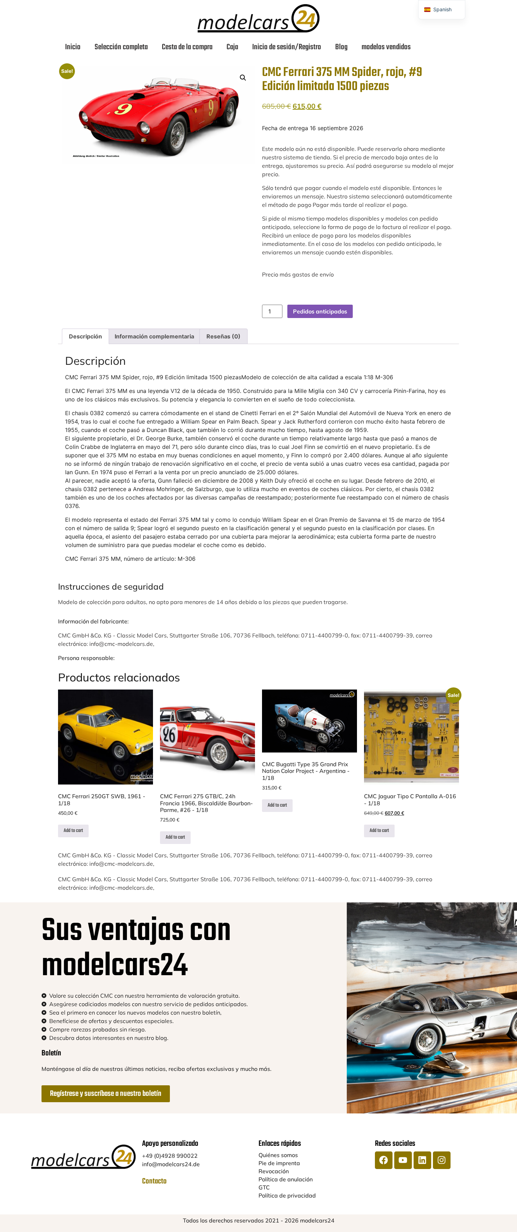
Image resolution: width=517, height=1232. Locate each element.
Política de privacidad (287, 1195)
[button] (243, 77)
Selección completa (121, 47)
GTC (264, 1187)
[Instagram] (442, 1160)
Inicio (73, 47)
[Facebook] (383, 1160)
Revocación (273, 1171)
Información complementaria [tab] (154, 336)
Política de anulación (285, 1179)
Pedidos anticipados (320, 311)
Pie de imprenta (279, 1163)
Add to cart (73, 831)
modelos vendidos (386, 47)
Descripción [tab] (85, 336)
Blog (341, 47)
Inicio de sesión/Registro (286, 47)
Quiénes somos (278, 1154)
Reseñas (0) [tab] (223, 336)
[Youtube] (403, 1160)
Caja (232, 47)
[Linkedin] (422, 1160)
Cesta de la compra (187, 47)
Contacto (154, 1181)
